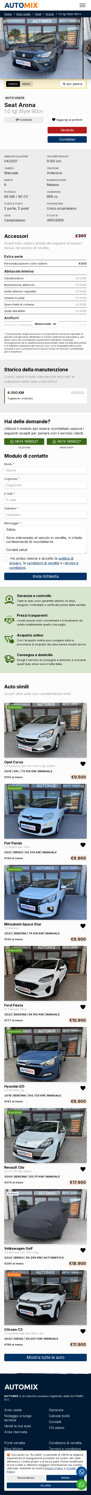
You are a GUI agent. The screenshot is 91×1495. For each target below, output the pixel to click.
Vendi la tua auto (17, 1426)
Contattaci (67, 139)
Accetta (45, 1485)
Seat (38, 14)
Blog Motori (13, 1449)
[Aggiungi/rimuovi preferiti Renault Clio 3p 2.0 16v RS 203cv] (83, 1169)
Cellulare (11, 508)
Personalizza (25, 1477)
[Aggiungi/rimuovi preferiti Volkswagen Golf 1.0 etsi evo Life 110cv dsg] (83, 1250)
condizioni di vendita (43, 563)
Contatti (55, 1422)
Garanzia (56, 1410)
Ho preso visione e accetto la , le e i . (44, 563)
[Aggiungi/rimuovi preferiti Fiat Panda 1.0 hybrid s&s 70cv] (83, 845)
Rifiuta (65, 1477)
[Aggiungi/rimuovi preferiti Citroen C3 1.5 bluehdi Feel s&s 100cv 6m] (83, 1331)
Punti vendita (14, 1443)
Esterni (13, 83)
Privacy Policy (54, 1468)
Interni (26, 83)
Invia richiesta (46, 576)
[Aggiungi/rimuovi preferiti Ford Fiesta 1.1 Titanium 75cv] (83, 1007)
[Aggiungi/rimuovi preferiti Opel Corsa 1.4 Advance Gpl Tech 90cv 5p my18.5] (83, 764)
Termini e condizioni (65, 1449)
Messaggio (12, 523)
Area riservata (15, 1432)
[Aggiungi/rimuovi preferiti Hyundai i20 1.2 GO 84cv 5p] (83, 1088)
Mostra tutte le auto (46, 1357)
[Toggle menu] (82, 5)
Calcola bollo (59, 1416)
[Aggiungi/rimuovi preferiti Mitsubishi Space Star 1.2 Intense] (83, 926)
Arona (50, 14)
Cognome (11, 478)
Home (8, 14)
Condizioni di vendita (65, 1443)
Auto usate (23, 14)
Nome (9, 464)
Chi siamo (56, 1428)
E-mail (9, 493)
